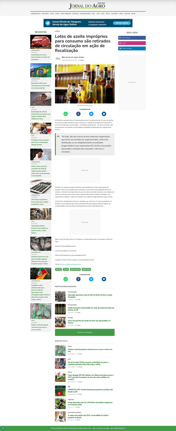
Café (98, 14)
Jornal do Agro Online (74, 57)
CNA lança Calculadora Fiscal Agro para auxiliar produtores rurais (39, 202)
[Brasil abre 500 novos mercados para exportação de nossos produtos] (40, 70)
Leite (102, 14)
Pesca (108, 14)
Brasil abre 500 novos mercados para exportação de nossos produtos (40, 85)
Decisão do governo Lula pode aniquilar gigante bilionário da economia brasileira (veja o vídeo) (39, 260)
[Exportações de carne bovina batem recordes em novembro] (40, 42)
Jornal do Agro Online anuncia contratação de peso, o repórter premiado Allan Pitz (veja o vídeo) (88, 363)
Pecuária (45, 14)
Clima (52, 14)
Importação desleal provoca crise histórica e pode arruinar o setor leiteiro (39, 229)
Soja (93, 14)
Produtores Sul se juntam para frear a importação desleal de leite (40, 142)
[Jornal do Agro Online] (87, 5)
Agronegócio (36, 14)
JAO (69, 359)
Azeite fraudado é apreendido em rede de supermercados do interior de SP (91, 309)
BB (69, 387)
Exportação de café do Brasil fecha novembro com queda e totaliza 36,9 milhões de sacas (40, 115)
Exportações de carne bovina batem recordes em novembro (40, 57)
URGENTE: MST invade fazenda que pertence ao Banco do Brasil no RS (90, 391)
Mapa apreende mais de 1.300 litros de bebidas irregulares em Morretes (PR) (90, 403)
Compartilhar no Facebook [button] (78, 114)
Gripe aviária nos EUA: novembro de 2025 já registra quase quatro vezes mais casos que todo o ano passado (40, 171)
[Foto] (85, 83)
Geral (57, 14)
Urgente (71, 400)
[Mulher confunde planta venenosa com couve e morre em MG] (40, 311)
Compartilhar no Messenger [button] (104, 114)
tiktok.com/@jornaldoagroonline (70, 264)
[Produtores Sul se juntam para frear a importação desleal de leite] (40, 128)
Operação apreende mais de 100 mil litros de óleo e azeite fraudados (90, 296)
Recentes (41, 32)
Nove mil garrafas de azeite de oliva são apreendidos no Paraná (89, 322)
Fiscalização (72, 292)
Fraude (70, 318)
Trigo (121, 14)
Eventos (75, 14)
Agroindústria (85, 14)
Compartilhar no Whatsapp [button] (65, 114)
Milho (133, 14)
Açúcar (127, 14)
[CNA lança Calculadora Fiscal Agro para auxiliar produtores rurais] (40, 187)
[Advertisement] (84, 170)
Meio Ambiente (66, 14)
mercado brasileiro (74, 412)
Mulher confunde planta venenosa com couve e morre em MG (39, 327)
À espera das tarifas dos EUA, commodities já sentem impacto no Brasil (88, 416)
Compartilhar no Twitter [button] (91, 114)
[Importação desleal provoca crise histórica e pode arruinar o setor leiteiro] (40, 214)
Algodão (114, 14)
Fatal (33, 320)
